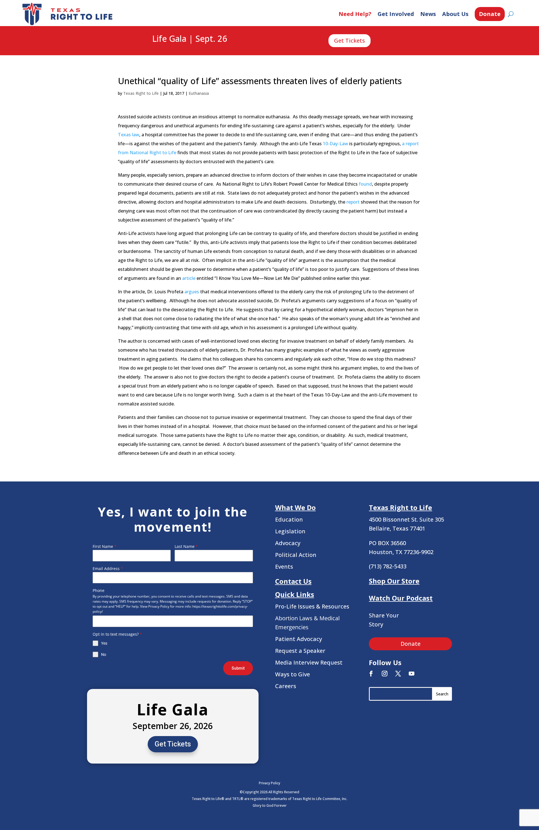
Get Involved (396, 14)
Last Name (186, 546)
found (365, 184)
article (188, 278)
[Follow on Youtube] (411, 673)
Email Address (108, 568)
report (353, 202)
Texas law (128, 135)
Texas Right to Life (141, 93)
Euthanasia (199, 93)
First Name (105, 546)
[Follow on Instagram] (384, 673)
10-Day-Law (335, 143)
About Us (455, 14)
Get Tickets (349, 40)
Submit (238, 668)
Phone (98, 590)
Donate (490, 14)
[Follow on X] (398, 673)
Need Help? (355, 14)
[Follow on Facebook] (371, 673)
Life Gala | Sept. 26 (189, 39)
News (428, 14)
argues (191, 292)
